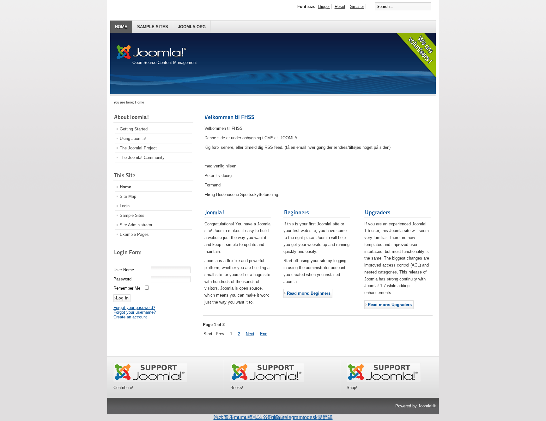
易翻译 (325, 417)
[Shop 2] (384, 380)
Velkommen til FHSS (229, 117)
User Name (123, 269)
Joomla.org (192, 26)
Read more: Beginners (309, 293)
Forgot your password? (134, 307)
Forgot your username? (134, 312)
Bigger (324, 6)
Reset (340, 6)
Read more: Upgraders (390, 304)
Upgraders (378, 212)
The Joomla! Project (138, 148)
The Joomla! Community (142, 157)
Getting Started (134, 129)
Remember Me (126, 288)
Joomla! (215, 212)
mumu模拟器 (248, 417)
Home (121, 26)
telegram (293, 417)
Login (125, 206)
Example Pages (134, 234)
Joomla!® (427, 406)
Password (122, 279)
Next (250, 333)
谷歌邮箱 (273, 417)
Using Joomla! (133, 138)
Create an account (130, 317)
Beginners (296, 212)
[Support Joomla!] (150, 380)
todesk (310, 417)
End (263, 333)
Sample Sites (152, 26)
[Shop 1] (267, 380)
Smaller (357, 6)
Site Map (128, 196)
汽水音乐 (224, 417)
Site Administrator (136, 225)
